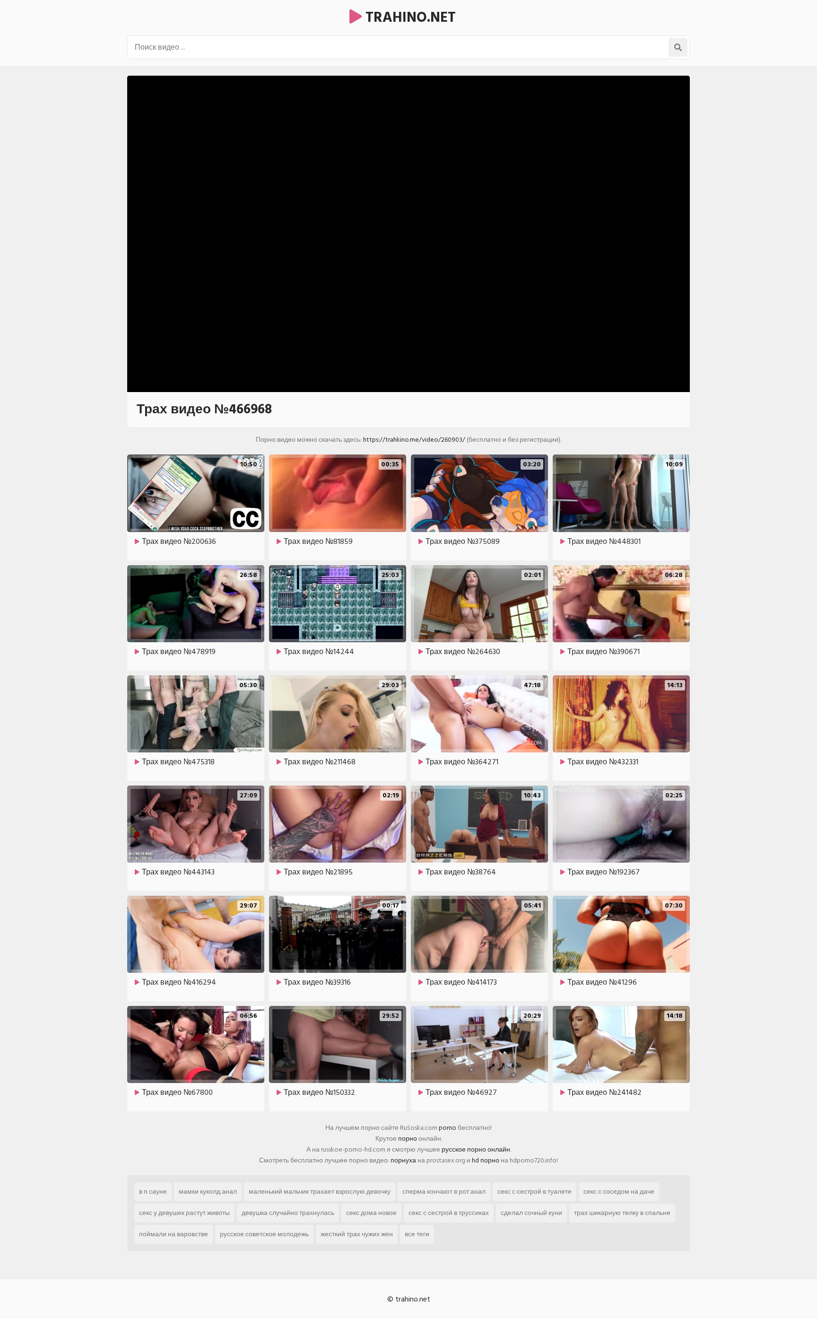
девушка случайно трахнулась (288, 1212)
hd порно (485, 1160)
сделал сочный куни (531, 1212)
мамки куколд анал (208, 1191)
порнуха (403, 1160)
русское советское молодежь (264, 1234)
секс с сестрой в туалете (534, 1191)
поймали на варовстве (173, 1234)
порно (407, 1138)
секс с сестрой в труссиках (448, 1212)
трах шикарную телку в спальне (622, 1212)
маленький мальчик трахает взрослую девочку (320, 1191)
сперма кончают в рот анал (444, 1191)
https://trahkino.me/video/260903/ (414, 439)
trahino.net (409, 17)
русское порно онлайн (476, 1149)
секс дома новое (371, 1212)
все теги (417, 1234)
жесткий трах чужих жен (357, 1234)
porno (447, 1127)
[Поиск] (678, 47)
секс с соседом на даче (618, 1191)
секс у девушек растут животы (184, 1212)
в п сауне (153, 1191)
